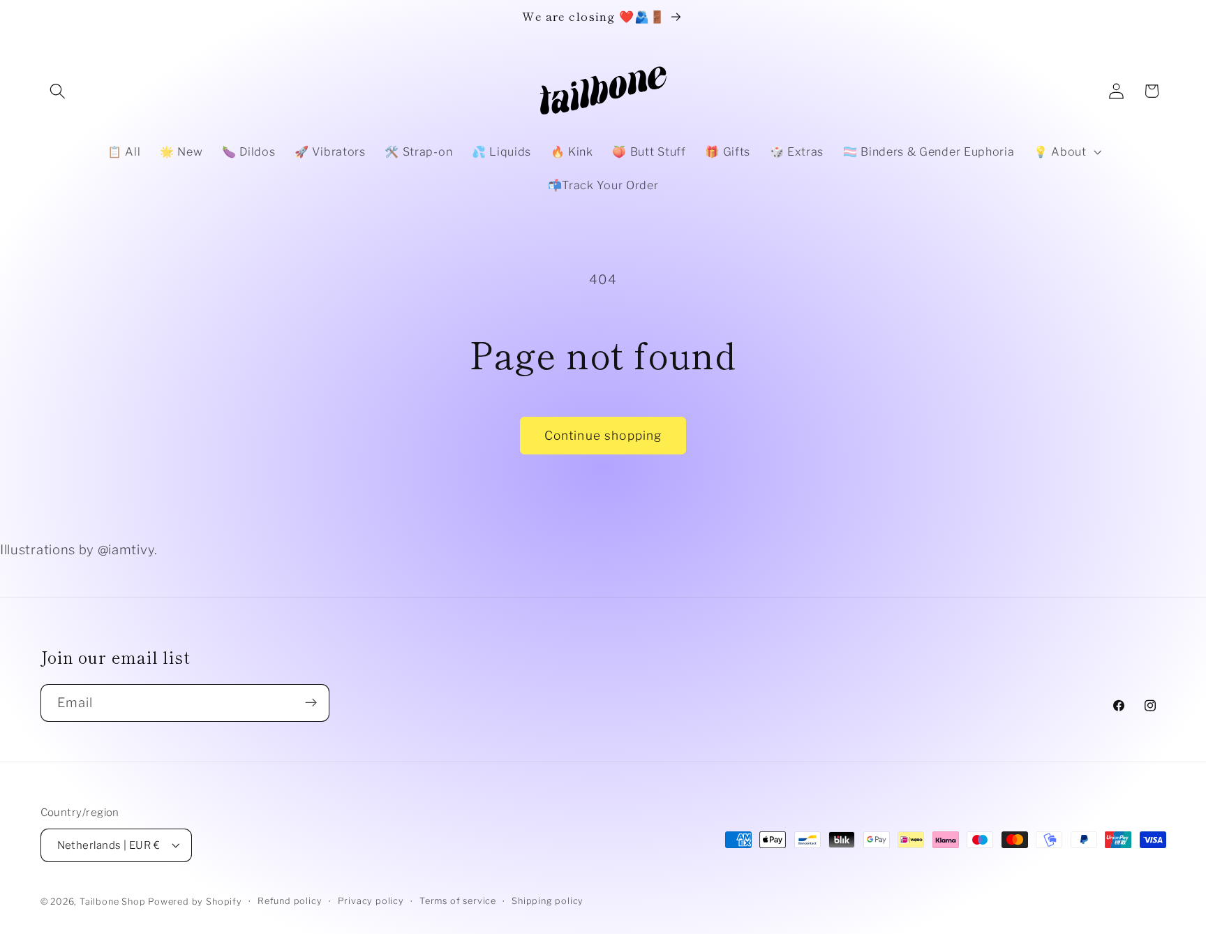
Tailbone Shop (112, 901)
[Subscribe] (311, 703)
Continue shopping (603, 435)
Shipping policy (547, 901)
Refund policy (290, 901)
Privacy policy (371, 901)
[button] (58, 91)
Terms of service (457, 901)
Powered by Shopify (195, 901)
